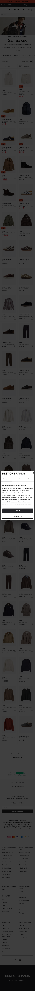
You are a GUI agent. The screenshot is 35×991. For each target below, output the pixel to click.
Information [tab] (17, 479)
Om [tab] (29, 479)
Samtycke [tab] (6, 479)
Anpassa (16, 516)
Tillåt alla (17, 510)
